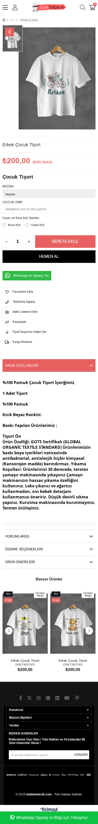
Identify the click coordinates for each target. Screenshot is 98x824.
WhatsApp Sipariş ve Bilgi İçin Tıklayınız (52, 817)
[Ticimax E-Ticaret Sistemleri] (49, 810)
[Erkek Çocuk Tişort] (25, 623)
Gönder (81, 755)
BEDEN (8, 186)
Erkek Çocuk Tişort (25, 660)
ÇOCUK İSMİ (12, 202)
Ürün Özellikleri (21, 365)
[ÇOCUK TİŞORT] (12, 20)
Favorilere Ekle (19, 648)
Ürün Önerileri (20, 562)
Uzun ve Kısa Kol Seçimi (21, 217)
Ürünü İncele (30, 648)
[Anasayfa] (7, 20)
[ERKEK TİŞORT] (16, 20)
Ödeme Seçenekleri (24, 549)
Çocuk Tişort (18, 177)
